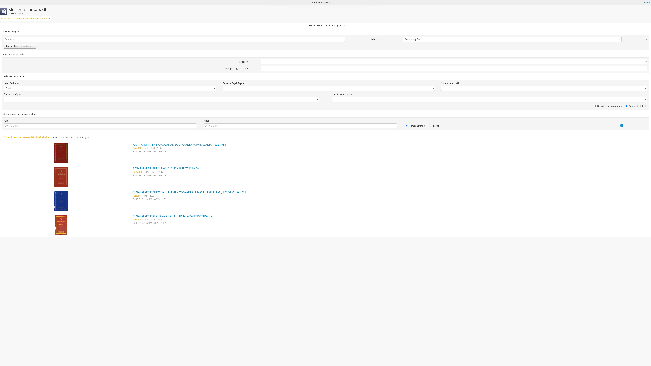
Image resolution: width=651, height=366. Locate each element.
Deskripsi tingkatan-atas (236, 68)
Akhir (206, 120)
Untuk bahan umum (342, 94)
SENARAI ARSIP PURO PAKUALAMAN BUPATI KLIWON (166, 168)
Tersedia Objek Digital (233, 83)
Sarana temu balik (450, 83)
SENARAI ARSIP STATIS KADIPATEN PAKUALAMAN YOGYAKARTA (173, 216)
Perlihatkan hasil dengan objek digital (72, 137)
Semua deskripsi (637, 106)
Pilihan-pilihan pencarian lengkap (325, 25)
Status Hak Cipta (12, 94)
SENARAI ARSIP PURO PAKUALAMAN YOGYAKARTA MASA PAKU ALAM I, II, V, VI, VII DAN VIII (189, 192)
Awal (6, 120)
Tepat (435, 125)
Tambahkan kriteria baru (18, 46)
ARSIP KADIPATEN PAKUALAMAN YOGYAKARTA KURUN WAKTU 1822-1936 (179, 144)
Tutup (647, 2)
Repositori (243, 61)
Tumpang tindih (417, 125)
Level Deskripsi (11, 83)
